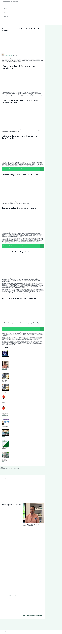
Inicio (4, 4)
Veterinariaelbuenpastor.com (10, 1)
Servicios (5, 12)
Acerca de (5, 8)
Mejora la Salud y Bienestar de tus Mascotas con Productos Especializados (32, 525)
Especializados (9, 595)
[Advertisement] (23, 42)
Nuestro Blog (6, 16)
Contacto (5, 20)
